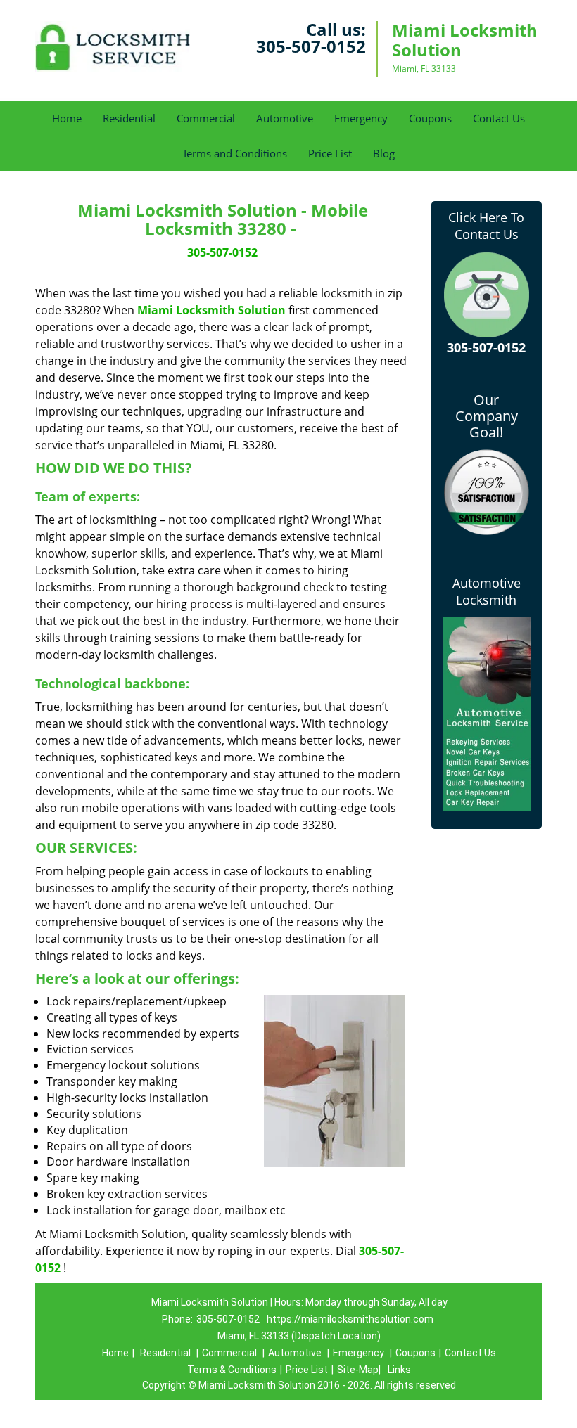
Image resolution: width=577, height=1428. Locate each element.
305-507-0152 (311, 46)
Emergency (361, 118)
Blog (384, 153)
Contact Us (499, 118)
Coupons (430, 118)
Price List (330, 153)
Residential (129, 118)
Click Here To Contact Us (486, 226)
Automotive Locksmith (486, 591)
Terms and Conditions (234, 153)
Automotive (284, 118)
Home (67, 118)
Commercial (206, 118)
